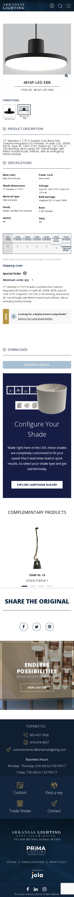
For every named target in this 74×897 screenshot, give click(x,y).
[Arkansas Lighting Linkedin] (36, 889)
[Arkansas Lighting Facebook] (28, 889)
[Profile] (52, 6)
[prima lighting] (37, 850)
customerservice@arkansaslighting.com (39, 750)
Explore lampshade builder (37, 484)
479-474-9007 (39, 742)
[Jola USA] (37, 874)
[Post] (37, 548)
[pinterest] (49, 627)
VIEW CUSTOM (37, 687)
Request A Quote (37, 364)
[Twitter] (36, 627)
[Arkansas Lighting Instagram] (44, 889)
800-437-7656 (39, 735)
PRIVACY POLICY (57, 862)
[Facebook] (24, 627)
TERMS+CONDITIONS (32, 862)
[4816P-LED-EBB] (37, 49)
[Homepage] (14, 6)
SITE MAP (11, 862)
